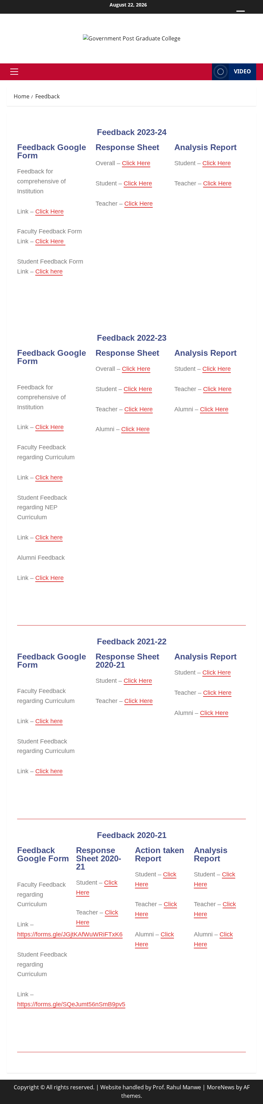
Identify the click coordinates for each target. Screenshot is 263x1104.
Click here (49, 271)
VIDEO (242, 71)
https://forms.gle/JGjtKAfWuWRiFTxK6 (70, 934)
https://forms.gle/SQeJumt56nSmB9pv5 (71, 1004)
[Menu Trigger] (240, 14)
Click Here (49, 211)
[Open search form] (205, 71)
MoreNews (221, 1087)
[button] (14, 71)
